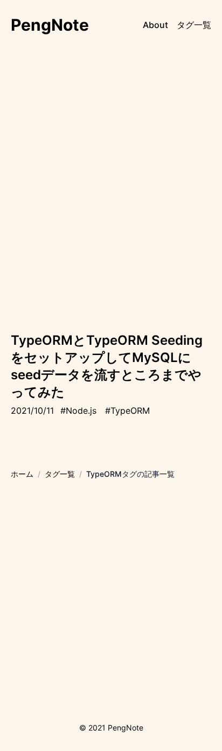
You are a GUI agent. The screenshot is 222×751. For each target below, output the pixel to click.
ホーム (22, 473)
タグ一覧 (194, 24)
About (155, 24)
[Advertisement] (111, 204)
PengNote (50, 24)
